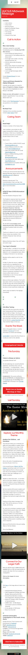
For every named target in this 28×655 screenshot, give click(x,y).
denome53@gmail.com (14, 148)
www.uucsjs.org (12, 627)
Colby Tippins (10, 113)
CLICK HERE (6, 336)
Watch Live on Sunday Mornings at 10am (14, 390)
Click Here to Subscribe (14, 642)
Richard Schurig (11, 76)
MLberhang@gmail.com (11, 157)
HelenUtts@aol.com (10, 152)
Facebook (7, 379)
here (7, 585)
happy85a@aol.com (10, 161)
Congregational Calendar (14, 345)
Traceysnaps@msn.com (11, 145)
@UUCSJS (10, 635)
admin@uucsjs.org (7, 175)
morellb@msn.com (10, 164)
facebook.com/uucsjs (14, 634)
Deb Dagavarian (15, 101)
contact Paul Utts (16, 320)
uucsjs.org (11, 331)
